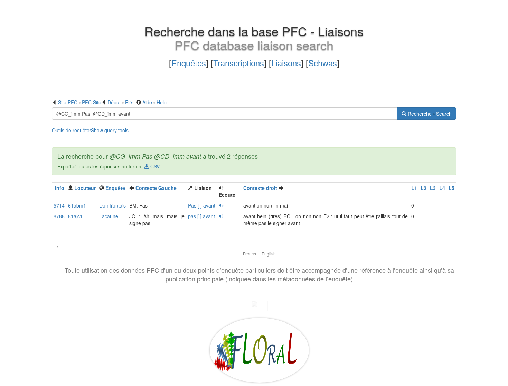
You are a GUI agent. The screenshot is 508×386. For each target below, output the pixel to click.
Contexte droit (260, 187)
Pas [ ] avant (201, 205)
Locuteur (85, 187)
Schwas (322, 63)
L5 (451, 187)
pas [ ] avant (201, 216)
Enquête (115, 187)
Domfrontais (112, 205)
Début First (121, 102)
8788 (59, 216)
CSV (154, 166)
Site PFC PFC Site (79, 102)
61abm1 (77, 205)
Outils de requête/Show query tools (90, 130)
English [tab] (269, 254)
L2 (423, 187)
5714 (59, 205)
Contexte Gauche (156, 187)
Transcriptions (238, 63)
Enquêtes (188, 63)
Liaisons (286, 63)
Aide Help (154, 102)
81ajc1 (75, 216)
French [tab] (249, 254)
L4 (442, 187)
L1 (414, 187)
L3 (433, 187)
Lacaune (108, 216)
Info (59, 187)
